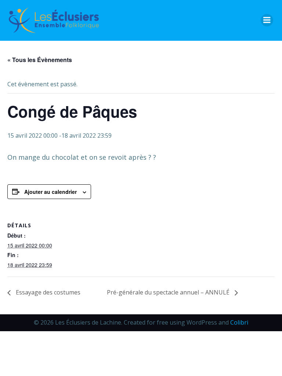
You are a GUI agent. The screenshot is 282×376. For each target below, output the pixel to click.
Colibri (239, 322)
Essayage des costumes (47, 292)
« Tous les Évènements (39, 59)
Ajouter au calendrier (50, 191)
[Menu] (267, 20)
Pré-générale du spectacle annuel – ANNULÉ (169, 292)
